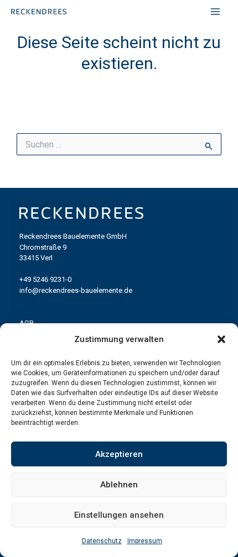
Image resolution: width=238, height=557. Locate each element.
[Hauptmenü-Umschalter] (215, 11)
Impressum (144, 541)
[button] (221, 339)
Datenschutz (102, 541)
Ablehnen (119, 485)
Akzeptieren (119, 454)
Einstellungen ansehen (119, 515)
